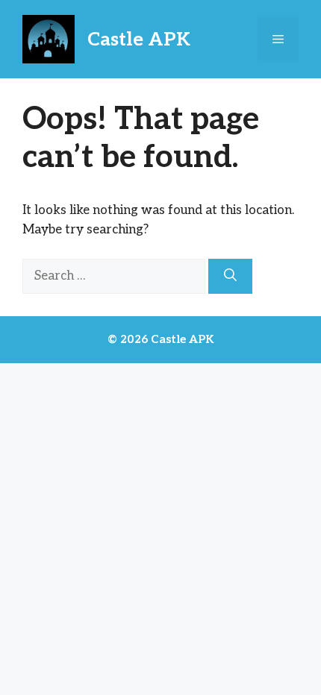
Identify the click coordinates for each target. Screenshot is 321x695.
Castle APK (138, 39)
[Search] (230, 277)
